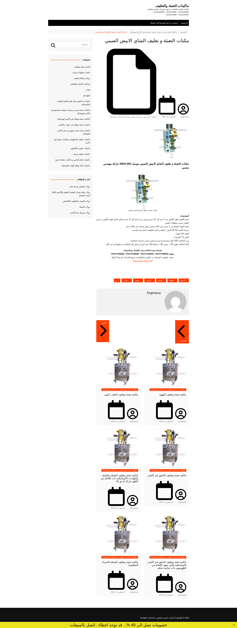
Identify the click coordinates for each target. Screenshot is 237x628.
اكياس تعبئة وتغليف (82, 67)
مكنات (125, 280)
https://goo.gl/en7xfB (143, 261)
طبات (87, 90)
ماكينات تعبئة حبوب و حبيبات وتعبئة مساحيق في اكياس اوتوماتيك (133, 117)
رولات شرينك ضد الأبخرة (80, 213)
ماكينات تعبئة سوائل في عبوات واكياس (74, 125)
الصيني (148, 280)
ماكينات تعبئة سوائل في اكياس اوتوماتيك (73, 119)
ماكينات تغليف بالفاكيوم (80, 148)
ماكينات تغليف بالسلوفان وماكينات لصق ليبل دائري (72, 141)
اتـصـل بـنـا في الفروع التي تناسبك (164, 23)
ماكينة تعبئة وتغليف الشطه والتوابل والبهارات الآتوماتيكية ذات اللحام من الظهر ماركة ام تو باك (119, 478)
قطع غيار (86, 95)
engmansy (185, 117)
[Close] (234, 625)
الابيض (182, 280)
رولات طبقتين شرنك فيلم (79, 186)
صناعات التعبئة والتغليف (80, 84)
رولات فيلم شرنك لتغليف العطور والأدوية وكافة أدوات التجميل (71, 193)
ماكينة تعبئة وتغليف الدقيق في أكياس (167, 475)
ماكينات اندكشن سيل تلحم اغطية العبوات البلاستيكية (73, 102)
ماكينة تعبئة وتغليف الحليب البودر (121, 394)
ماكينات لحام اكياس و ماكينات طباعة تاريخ (72, 160)
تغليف (137, 280)
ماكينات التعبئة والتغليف (172, 6)
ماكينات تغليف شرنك (81, 154)
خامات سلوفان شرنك (81, 72)
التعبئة (171, 280)
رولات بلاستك (84, 207)
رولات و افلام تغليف (82, 78)
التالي (104, 323)
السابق (183, 341)
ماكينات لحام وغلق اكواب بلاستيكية (76, 166)
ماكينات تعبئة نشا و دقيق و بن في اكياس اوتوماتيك (168, 390)
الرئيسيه (184, 23)
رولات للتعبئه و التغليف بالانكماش (76, 201)
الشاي (160, 280)
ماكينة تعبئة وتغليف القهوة (172, 394)
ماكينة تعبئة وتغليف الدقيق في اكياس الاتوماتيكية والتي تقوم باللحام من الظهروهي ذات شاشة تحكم (167, 565)
